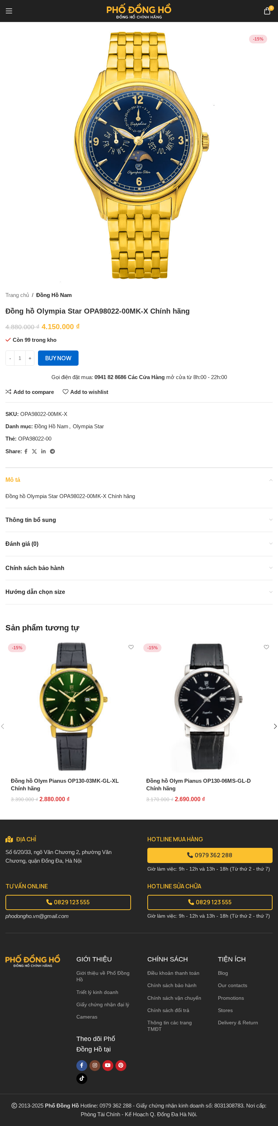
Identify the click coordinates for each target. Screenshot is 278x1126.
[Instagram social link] (94, 1065)
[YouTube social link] (107, 1065)
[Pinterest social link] (120, 1065)
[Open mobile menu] (9, 11)
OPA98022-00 (34, 438)
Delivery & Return (238, 1022)
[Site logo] (139, 10)
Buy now (58, 358)
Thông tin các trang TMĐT (169, 1026)
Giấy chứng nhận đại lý (102, 1004)
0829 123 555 (72, 902)
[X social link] (34, 451)
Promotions (231, 998)
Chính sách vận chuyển (174, 998)
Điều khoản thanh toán (173, 973)
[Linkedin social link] (43, 451)
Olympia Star (88, 426)
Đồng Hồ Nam (54, 295)
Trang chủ (17, 295)
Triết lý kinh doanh (97, 992)
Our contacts (232, 985)
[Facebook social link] (26, 451)
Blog (223, 973)
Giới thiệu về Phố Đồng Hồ (103, 976)
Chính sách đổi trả (168, 1010)
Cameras (86, 1017)
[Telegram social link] (52, 451)
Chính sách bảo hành (172, 985)
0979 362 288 (213, 855)
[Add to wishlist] (131, 647)
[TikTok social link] (81, 1078)
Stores (225, 1010)
